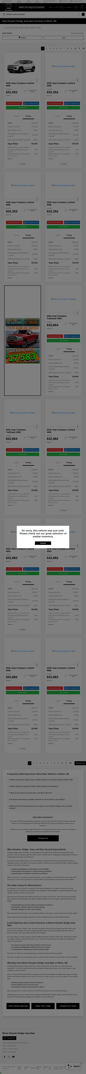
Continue (43, 543)
